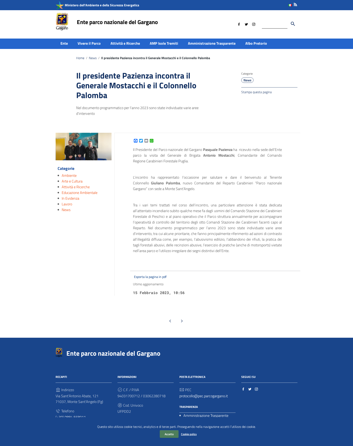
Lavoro (67, 204)
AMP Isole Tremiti (164, 43)
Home (80, 57)
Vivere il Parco (89, 43)
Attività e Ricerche (125, 43)
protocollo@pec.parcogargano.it (203, 396)
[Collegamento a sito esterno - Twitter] (246, 23)
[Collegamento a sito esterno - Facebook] (239, 23)
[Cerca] (292, 23)
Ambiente (69, 175)
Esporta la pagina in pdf (150, 276)
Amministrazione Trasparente (212, 43)
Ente (64, 43)
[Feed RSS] (295, 4)
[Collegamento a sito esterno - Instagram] (253, 23)
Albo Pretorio (256, 43)
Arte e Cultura (72, 181)
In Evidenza (70, 198)
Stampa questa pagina (256, 92)
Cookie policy (189, 434)
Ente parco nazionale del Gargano (117, 22)
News (93, 57)
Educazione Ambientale (79, 192)
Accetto (169, 434)
